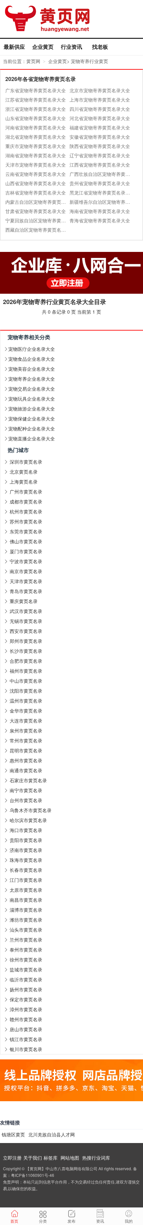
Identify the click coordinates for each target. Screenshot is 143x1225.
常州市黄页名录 (26, 740)
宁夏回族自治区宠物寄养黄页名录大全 (37, 220)
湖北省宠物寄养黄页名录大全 (35, 136)
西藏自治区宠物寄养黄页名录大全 (37, 229)
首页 (14, 1221)
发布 (71, 1221)
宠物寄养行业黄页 (89, 61)
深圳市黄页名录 (26, 461)
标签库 (51, 1157)
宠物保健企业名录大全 (31, 418)
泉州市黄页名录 (26, 730)
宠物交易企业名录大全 (31, 388)
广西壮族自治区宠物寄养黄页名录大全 (102, 174)
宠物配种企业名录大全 (31, 428)
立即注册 (12, 1157)
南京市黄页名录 (26, 571)
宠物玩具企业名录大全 (31, 398)
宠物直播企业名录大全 (31, 438)
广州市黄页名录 (26, 491)
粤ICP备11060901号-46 (32, 1175)
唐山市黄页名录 (26, 1029)
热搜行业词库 (96, 1157)
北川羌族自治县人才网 (51, 1134)
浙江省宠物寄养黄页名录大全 (35, 109)
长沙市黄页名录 (26, 651)
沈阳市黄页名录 (26, 690)
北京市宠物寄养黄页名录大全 (100, 90)
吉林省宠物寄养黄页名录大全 (35, 192)
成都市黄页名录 (26, 501)
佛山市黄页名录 (26, 541)
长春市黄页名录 (26, 870)
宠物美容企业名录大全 (31, 368)
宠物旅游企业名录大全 (31, 408)
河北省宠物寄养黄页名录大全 (100, 118)
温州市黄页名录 (26, 700)
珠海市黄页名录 (26, 860)
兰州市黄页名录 (26, 939)
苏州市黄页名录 (26, 521)
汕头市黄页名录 (26, 929)
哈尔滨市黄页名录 (28, 820)
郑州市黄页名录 (26, 641)
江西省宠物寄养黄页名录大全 (100, 164)
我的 (129, 1221)
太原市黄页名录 (26, 889)
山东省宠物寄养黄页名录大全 (35, 118)
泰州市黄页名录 (26, 949)
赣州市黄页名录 (26, 1019)
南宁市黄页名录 (26, 790)
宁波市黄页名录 (26, 561)
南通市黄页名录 (26, 770)
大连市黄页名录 (26, 720)
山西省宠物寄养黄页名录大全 (35, 183)
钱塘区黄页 (13, 1134)
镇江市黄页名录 (26, 1039)
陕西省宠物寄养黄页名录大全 (100, 146)
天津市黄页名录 (26, 581)
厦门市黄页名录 (26, 551)
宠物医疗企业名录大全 (31, 348)
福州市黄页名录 (26, 670)
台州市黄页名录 (26, 800)
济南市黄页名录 (26, 850)
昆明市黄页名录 (26, 750)
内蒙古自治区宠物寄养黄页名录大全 (37, 201)
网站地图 (70, 1157)
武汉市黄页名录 (26, 611)
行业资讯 (71, 46)
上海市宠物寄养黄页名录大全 (100, 99)
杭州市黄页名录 (26, 511)
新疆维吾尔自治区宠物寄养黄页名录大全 (102, 201)
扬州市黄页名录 (26, 989)
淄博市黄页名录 (26, 909)
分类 (43, 1221)
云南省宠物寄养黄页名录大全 (35, 174)
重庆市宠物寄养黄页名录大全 (35, 146)
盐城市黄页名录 (26, 969)
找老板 (100, 46)
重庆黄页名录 (24, 601)
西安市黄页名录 (26, 631)
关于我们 (32, 1157)
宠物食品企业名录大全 (31, 358)
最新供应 (14, 46)
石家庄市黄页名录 (28, 780)
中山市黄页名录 (26, 680)
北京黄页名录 (24, 471)
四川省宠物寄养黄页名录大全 (100, 109)
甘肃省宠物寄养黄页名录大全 (35, 211)
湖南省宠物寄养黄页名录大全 (35, 155)
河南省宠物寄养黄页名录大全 (35, 127)
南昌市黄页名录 (26, 899)
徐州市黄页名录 (26, 959)
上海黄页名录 (24, 481)
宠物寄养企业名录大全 (31, 378)
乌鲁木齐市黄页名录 (31, 810)
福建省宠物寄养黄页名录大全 (100, 127)
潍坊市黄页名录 (26, 919)
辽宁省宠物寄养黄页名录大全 (100, 155)
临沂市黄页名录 (26, 979)
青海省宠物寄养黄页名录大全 (100, 220)
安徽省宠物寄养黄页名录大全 (100, 136)
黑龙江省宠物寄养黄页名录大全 (102, 192)
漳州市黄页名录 (26, 1009)
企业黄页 (43, 46)
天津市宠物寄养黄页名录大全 (35, 164)
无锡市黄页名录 (26, 621)
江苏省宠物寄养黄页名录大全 (35, 99)
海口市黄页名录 (26, 830)
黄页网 (33, 61)
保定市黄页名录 (26, 999)
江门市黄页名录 (26, 880)
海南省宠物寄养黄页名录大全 (100, 211)
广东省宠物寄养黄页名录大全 (35, 90)
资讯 (100, 1221)
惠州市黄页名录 (26, 760)
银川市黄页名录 (26, 1049)
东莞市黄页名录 (26, 531)
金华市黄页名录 (26, 710)
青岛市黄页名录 (26, 591)
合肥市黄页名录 (26, 660)
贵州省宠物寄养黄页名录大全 (100, 183)
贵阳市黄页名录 (26, 840)
